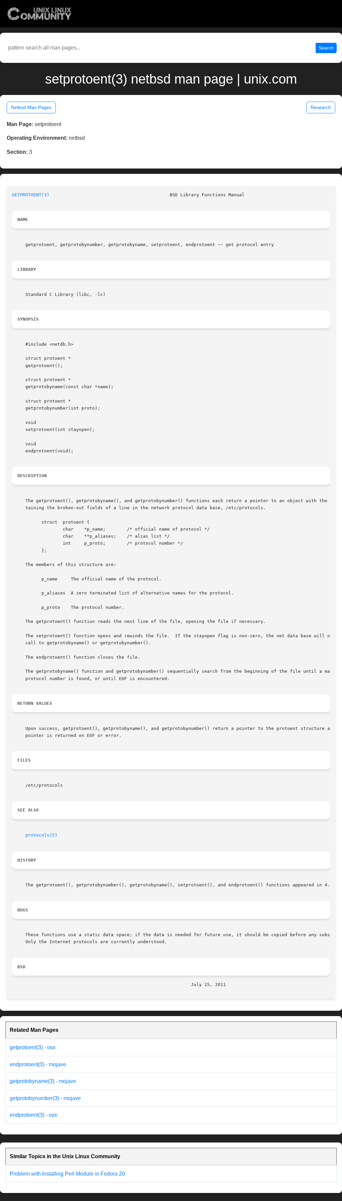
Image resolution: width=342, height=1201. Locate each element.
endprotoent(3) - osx (33, 1115)
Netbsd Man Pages (31, 107)
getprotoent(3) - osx (32, 1047)
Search (326, 47)
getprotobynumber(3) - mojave (45, 1098)
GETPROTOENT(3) (30, 194)
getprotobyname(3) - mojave (43, 1081)
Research (321, 107)
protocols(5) (41, 835)
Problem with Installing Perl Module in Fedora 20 (67, 1174)
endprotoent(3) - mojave (38, 1064)
